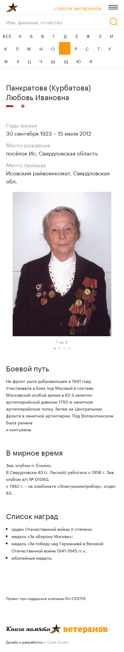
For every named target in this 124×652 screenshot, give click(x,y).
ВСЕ (7, 35)
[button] (55, 348)
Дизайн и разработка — (37, 641)
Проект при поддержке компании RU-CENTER (46, 598)
